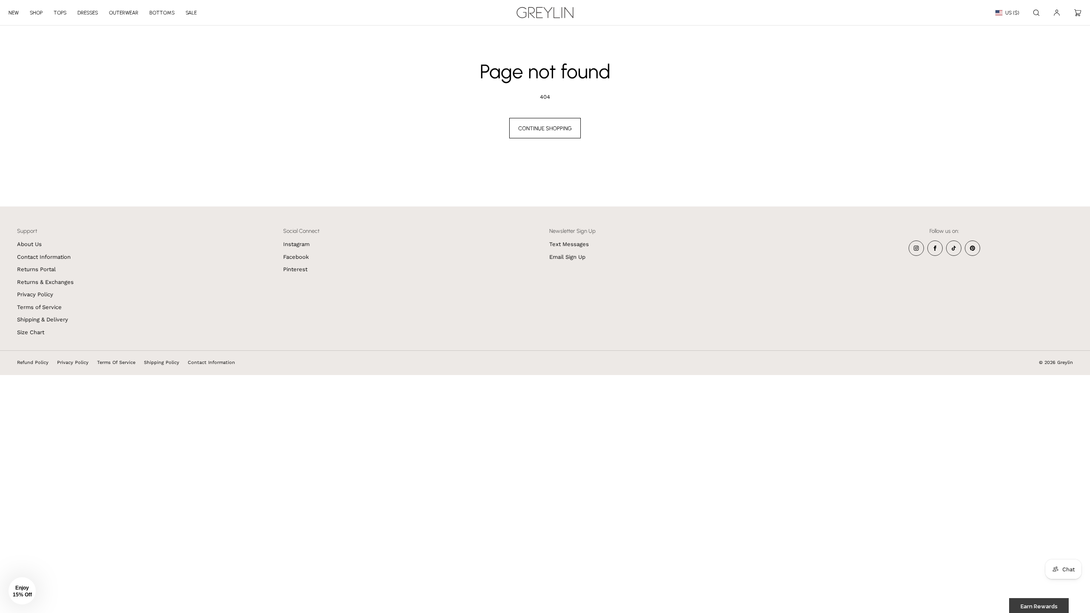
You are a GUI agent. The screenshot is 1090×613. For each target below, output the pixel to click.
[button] (1036, 12)
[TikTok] (953, 248)
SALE (191, 13)
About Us (29, 244)
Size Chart (30, 332)
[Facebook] (935, 248)
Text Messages (569, 244)
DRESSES (87, 13)
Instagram (296, 244)
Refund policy (33, 362)
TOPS (60, 13)
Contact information (211, 362)
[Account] (1056, 12)
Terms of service (116, 362)
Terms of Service (39, 307)
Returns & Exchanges (45, 282)
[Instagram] (916, 248)
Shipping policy (161, 362)
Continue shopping (545, 128)
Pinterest (295, 269)
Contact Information (44, 257)
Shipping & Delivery (42, 319)
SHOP (36, 13)
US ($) (1012, 13)
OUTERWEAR (123, 13)
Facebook (296, 257)
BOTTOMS (162, 13)
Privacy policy (73, 362)
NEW (14, 13)
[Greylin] (545, 12)
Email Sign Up (567, 257)
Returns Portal (36, 269)
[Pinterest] (972, 248)
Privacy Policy (35, 294)
